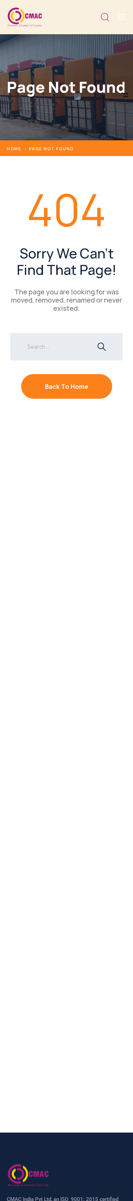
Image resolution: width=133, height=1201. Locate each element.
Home (14, 149)
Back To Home (66, 386)
